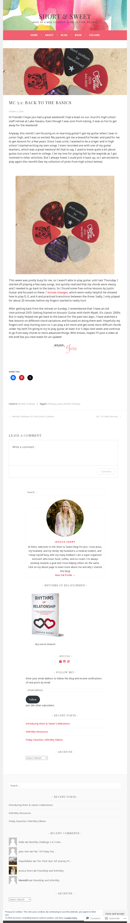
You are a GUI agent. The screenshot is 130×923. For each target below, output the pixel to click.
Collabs (94, 35)
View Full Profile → (65, 575)
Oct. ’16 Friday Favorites (107, 416)
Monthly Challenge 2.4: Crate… (45, 842)
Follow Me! (65, 672)
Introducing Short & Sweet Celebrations (48, 723)
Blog (64, 35)
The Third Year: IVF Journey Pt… (54, 861)
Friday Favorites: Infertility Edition (44, 739)
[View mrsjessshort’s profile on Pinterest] (68, 661)
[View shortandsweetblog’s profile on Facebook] (60, 661)
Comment (106, 471)
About (49, 35)
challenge (51, 403)
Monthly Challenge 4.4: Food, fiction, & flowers (33, 416)
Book (78, 35)
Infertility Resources (37, 731)
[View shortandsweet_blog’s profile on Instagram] (64, 661)
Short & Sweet (65, 16)
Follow (32, 699)
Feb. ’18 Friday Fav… (44, 851)
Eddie (22, 842)
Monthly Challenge (26, 403)
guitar (59, 403)
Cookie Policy (70, 917)
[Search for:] (65, 492)
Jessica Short (65, 541)
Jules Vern (24, 851)
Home (34, 35)
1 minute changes (56, 292)
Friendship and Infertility (50, 870)
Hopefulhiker (25, 861)
